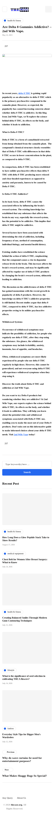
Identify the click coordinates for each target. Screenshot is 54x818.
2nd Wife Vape (21, 434)
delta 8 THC (24, 93)
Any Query (7, 798)
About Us (21, 798)
